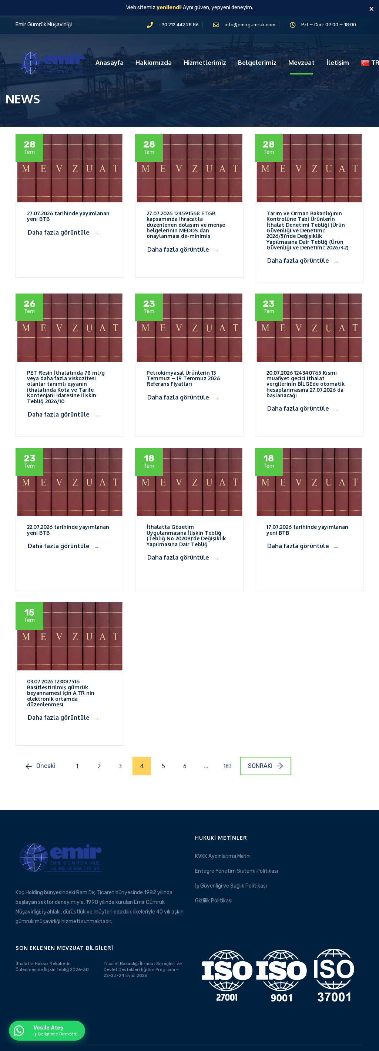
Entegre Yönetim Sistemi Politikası (236, 871)
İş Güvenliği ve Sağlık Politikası (231, 886)
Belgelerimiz (257, 62)
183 (228, 766)
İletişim (337, 62)
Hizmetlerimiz (205, 62)
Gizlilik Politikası (213, 901)
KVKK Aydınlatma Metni (223, 856)
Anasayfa (109, 62)
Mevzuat (301, 62)
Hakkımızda (153, 62)
